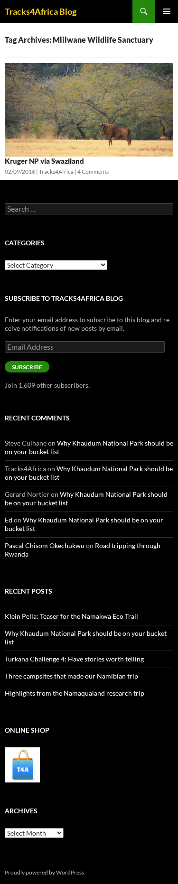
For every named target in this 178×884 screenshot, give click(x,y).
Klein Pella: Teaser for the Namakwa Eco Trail (71, 616)
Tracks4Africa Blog (40, 11)
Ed (8, 520)
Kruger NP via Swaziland (44, 161)
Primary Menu (166, 11)
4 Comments (93, 171)
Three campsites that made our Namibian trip (71, 676)
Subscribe (27, 367)
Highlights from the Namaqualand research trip (74, 693)
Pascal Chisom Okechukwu (44, 545)
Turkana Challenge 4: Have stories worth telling (74, 659)
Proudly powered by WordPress (44, 872)
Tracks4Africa (56, 171)
